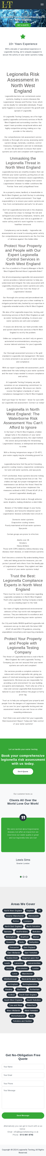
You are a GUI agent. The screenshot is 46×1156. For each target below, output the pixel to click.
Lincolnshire (22, 968)
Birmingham (11, 937)
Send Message (23, 1115)
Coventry (10, 942)
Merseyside (34, 916)
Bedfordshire (22, 932)
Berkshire (37, 932)
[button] (20, 877)
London (35, 968)
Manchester (27, 974)
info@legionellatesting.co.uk (26, 1132)
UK (39, 911)
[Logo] (7, 4)
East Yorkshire (31, 953)
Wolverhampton (18, 1016)
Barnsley (8, 932)
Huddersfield (12, 958)
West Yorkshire (31, 1010)
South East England (28, 995)
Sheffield (21, 989)
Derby (21, 942)
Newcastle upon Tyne (31, 979)
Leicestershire (34, 963)
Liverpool (28, 921)
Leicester (19, 963)
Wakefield (31, 1005)
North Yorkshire (33, 926)
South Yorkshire (34, 1000)
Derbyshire (33, 942)
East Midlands (14, 953)
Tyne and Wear (15, 1005)
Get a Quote (23, 771)
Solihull (11, 995)
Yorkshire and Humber (22, 1021)
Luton (14, 974)
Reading (8, 989)
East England (29, 947)
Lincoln (9, 968)
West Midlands (13, 1010)
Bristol (36, 937)
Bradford (24, 937)
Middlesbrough (10, 979)
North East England (13, 926)
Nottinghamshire (30, 984)
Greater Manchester (15, 916)
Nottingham (13, 984)
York (32, 1016)
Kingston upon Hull (30, 958)
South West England (13, 1000)
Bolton (16, 921)
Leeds (7, 963)
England (30, 911)
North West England (13, 911)
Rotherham (35, 989)
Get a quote (23, 25)
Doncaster (14, 947)
